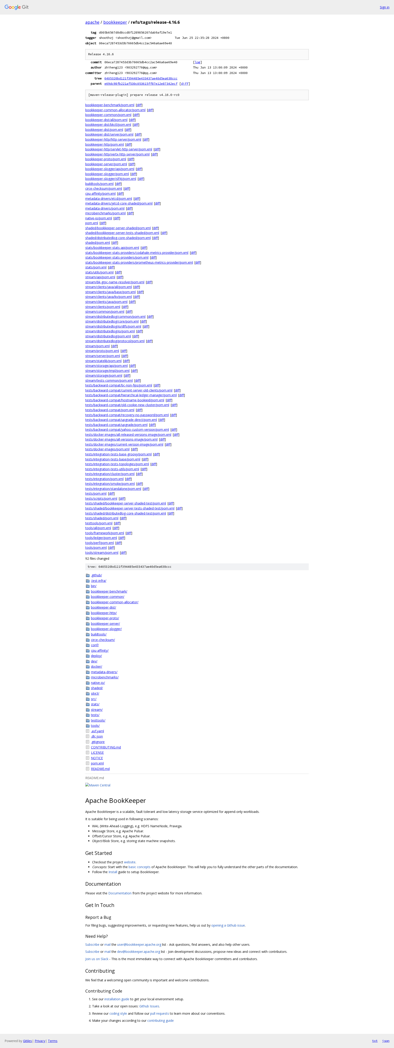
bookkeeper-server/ (105, 623)
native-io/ (98, 682)
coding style (118, 1013)
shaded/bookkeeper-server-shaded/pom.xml (118, 228)
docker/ (96, 666)
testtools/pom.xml (98, 523)
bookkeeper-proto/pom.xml (105, 159)
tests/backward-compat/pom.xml (109, 410)
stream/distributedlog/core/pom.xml (112, 321)
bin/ (93, 586)
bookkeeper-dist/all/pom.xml (106, 120)
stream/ (97, 709)
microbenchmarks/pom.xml (105, 213)
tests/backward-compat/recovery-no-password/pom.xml (127, 415)
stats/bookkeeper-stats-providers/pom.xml (116, 257)
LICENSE (97, 752)
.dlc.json (97, 736)
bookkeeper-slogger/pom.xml (107, 174)
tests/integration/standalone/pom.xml (113, 488)
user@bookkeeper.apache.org (139, 944)
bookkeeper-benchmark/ (109, 591)
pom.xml (91, 223)
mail (107, 944)
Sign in (384, 7)
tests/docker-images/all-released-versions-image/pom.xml (128, 434)
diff (184, 83)
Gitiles (27, 1041)
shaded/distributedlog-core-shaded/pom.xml (118, 238)
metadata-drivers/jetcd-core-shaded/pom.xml (119, 203)
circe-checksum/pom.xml (103, 188)
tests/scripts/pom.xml (101, 498)
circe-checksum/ (103, 640)
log (197, 62)
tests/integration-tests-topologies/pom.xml (117, 464)
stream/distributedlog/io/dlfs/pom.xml (113, 326)
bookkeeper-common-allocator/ (114, 602)
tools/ (95, 725)
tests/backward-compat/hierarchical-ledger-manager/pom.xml (131, 395)
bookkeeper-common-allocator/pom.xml (115, 110)
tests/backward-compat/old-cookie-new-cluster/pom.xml (127, 405)
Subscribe (92, 944)
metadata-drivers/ (104, 672)
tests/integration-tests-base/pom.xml (112, 459)
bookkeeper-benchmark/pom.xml (109, 105)
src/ (93, 699)
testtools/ (98, 720)
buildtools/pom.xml (99, 183)
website (129, 862)
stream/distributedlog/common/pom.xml (115, 316)
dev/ (94, 661)
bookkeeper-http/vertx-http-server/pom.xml (117, 154)
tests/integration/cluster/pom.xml (110, 474)
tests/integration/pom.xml (104, 479)
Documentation (120, 893)
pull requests (159, 1013)
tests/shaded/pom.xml (101, 518)
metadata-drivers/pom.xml (104, 208)
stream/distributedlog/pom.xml (108, 336)
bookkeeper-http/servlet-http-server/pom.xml (118, 149)
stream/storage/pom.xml (103, 375)
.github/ (96, 575)
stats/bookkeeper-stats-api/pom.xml (112, 247)
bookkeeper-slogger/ (106, 629)
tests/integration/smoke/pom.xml (110, 483)
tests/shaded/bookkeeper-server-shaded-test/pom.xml (125, 503)
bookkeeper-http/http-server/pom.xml (113, 139)
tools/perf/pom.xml (99, 543)
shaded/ (97, 688)
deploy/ (96, 656)
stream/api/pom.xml (100, 277)
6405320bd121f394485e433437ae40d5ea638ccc (140, 78)
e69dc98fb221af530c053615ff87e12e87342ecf (140, 83)
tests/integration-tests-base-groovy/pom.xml (118, 454)
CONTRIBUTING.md (106, 747)
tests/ (95, 715)
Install (113, 872)
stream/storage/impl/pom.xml (107, 370)
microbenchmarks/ (105, 677)
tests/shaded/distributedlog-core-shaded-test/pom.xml (125, 513)
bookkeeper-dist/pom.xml (104, 129)
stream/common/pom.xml (104, 311)
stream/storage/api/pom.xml (106, 365)
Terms (52, 1041)
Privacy (40, 1041)
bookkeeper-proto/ (105, 618)
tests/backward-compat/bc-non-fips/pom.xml (118, 385)
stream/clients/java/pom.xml (106, 301)
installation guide (116, 999)
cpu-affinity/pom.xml (100, 193)
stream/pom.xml (97, 346)
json (385, 1041)
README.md (100, 769)
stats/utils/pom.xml (99, 272)
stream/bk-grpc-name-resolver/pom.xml (114, 282)
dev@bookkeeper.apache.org (138, 951)
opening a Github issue (228, 925)
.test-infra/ (98, 580)
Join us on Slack (96, 959)
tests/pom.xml (95, 493)
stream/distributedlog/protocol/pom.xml (115, 341)
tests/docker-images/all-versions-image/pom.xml (121, 439)
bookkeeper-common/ (107, 596)
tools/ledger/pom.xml (101, 538)
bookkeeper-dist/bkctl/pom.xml (108, 124)
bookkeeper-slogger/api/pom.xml (109, 169)
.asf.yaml (97, 731)
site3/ (95, 693)
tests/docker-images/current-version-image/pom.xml (124, 444)
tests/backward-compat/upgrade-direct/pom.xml (121, 420)
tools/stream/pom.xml (101, 552)
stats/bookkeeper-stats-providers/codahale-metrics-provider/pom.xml (136, 252)
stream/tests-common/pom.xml (109, 380)
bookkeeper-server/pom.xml (106, 164)
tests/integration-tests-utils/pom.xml (112, 469)
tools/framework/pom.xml (104, 533)
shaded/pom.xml (97, 242)
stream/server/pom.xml (102, 356)
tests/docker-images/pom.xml (107, 449)
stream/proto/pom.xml (102, 351)
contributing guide (160, 1020)
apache (92, 22)
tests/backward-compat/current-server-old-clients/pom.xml (128, 390)
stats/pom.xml (95, 267)
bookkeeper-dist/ (103, 607)
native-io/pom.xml (98, 218)
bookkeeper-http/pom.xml (104, 144)
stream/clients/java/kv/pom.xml (108, 296)
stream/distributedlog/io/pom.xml (110, 331)
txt (375, 1041)
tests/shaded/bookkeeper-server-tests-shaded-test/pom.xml (129, 508)
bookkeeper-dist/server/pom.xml (109, 134)
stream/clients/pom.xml (102, 307)
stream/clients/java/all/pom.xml (108, 287)
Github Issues (149, 1006)
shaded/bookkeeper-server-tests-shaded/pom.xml (122, 233)
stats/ (95, 704)
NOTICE (97, 758)
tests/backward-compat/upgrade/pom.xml (116, 425)
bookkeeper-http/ (104, 613)
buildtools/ (98, 634)
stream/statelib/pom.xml (103, 361)
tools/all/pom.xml (98, 528)
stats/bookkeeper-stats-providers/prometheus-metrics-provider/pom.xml (139, 262)
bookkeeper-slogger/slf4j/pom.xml (110, 178)
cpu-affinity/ (100, 650)
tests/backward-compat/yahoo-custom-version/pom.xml (127, 429)
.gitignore (98, 742)
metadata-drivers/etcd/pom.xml (108, 198)
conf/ (95, 645)
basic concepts (139, 867)
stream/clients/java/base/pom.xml (110, 292)
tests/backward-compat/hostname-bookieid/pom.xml (124, 400)
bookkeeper (115, 22)
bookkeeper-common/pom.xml (108, 115)
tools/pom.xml (96, 547)
